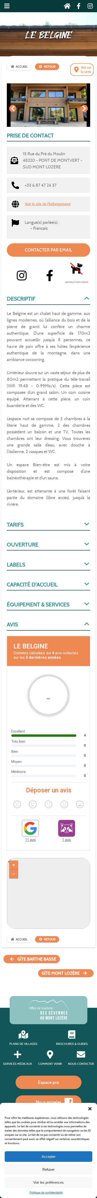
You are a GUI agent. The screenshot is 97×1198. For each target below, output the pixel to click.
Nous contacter (81, 1064)
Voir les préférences (48, 1182)
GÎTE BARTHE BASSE (36, 959)
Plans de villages (23, 1044)
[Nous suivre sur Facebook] (77, 7)
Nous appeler (48, 1102)
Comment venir (50, 1064)
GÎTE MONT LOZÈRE (61, 973)
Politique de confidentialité (46, 1192)
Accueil (22, 66)
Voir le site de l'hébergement (47, 204)
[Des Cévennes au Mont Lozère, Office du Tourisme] (48, 1018)
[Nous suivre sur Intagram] (88, 7)
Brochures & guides (72, 1044)
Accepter (49, 1157)
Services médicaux (17, 1064)
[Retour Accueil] (66, 7)
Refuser (48, 1169)
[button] (90, 1108)
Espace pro (48, 1082)
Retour (50, 66)
